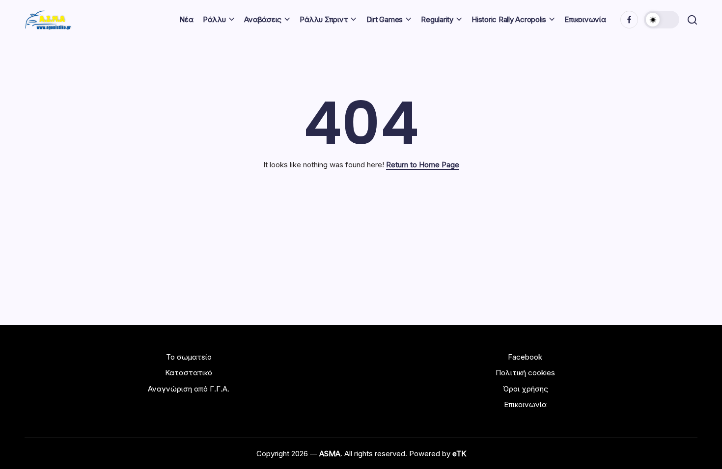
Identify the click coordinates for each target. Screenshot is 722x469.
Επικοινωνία (525, 404)
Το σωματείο (189, 357)
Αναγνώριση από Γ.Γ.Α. (188, 388)
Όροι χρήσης (525, 388)
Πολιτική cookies (525, 372)
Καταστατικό (188, 372)
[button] (661, 19)
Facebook (525, 357)
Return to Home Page (422, 164)
